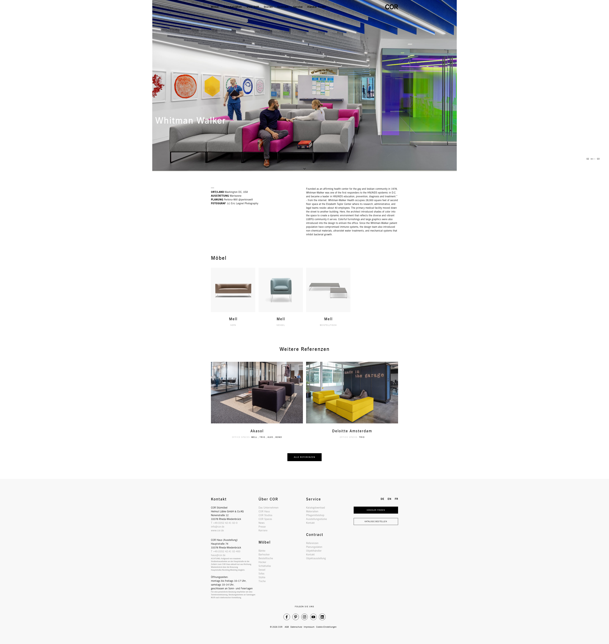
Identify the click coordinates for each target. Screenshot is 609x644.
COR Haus (264, 511)
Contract (282, 7)
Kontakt (310, 522)
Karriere (263, 530)
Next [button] (517, 60)
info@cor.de (217, 526)
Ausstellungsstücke (316, 519)
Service (298, 7)
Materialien (312, 511)
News (262, 522)
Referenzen (312, 543)
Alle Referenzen (304, 457)
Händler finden (316, 7)
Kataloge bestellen (376, 521)
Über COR (253, 7)
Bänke (262, 550)
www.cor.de (217, 530)
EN (370, 7)
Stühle (262, 577)
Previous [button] (91, 60)
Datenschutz (296, 626)
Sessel (262, 569)
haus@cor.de (218, 555)
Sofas (261, 573)
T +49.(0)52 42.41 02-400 (225, 551)
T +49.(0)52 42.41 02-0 (224, 522)
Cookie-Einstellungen (326, 626)
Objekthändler (314, 550)
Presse (262, 526)
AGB (287, 626)
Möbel (215, 7)
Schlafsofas (265, 565)
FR (377, 7)
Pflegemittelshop (315, 515)
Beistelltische (266, 558)
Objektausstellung (316, 558)
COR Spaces (265, 519)
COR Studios (265, 515)
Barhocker (264, 554)
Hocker (262, 562)
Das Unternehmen (268, 507)
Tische (262, 581)
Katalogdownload (315, 507)
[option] (304, 85)
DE (363, 7)
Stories (268, 7)
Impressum (309, 626)
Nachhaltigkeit (232, 7)
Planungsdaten (314, 546)
